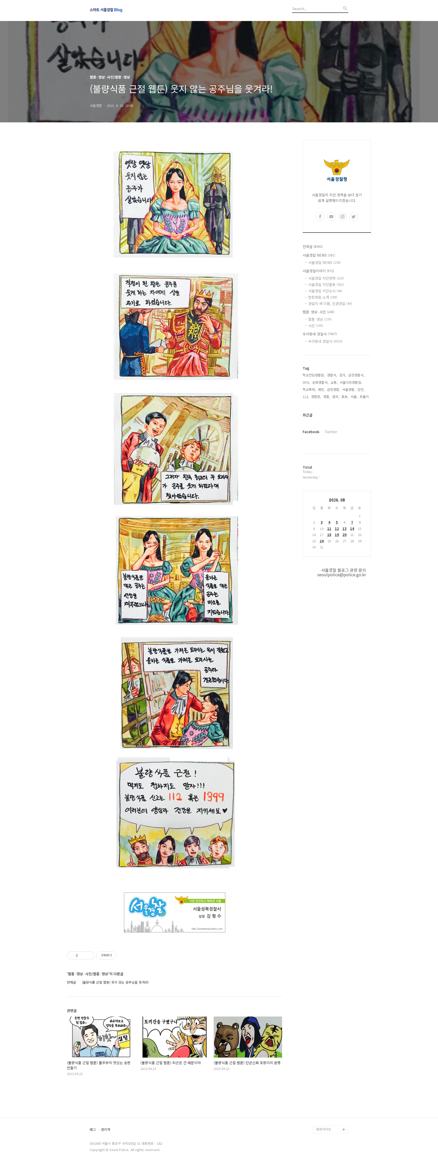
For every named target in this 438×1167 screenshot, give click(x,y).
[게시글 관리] (89, 955)
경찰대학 (322, 1072)
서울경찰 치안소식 (325, 290)
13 (344, 528)
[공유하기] (82, 955)
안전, (360, 389)
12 (337, 528)
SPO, (306, 382)
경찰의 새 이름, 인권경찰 (330, 303)
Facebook (311, 431)
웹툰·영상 (320, 319)
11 (329, 528)
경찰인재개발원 (327, 1080)
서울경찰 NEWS (319, 255)
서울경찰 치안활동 (326, 284)
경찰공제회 (324, 1113)
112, (306, 396)
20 (344, 534)
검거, (342, 375)
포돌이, (365, 396)
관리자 (105, 1130)
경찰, (326, 396)
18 (329, 534)
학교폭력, (309, 389)
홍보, (345, 396)
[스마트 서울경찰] (117, 10)
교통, (334, 382)
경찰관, (316, 396)
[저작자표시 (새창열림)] (118, 955)
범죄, (335, 396)
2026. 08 (337, 500)
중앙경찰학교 (325, 1088)
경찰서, (332, 375)
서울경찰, (348, 389)
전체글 (313, 246)
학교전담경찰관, (314, 375)
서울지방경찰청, (351, 382)
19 (337, 534)
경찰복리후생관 (327, 1121)
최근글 (308, 414)
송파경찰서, (320, 382)
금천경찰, (333, 389)
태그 (93, 1130)
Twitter (330, 431)
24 (322, 541)
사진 (315, 325)
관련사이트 (323, 1129)
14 (352, 528)
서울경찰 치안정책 (326, 278)
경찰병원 (322, 1105)
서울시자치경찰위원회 (331, 1064)
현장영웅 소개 (322, 297)
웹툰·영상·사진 (318, 311)
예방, (321, 389)
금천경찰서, (356, 375)
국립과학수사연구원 (330, 1097)
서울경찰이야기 (318, 270)
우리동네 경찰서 (320, 333)
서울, (354, 396)
